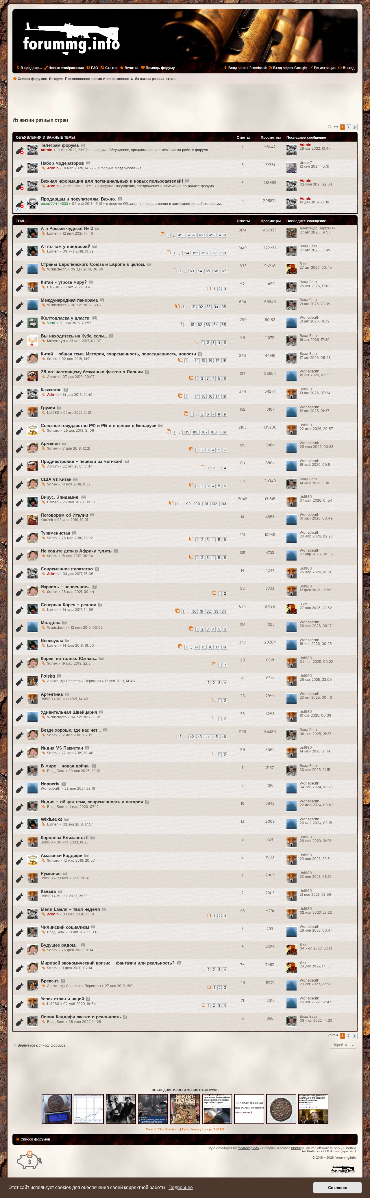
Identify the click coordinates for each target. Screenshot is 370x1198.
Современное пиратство (67, 569)
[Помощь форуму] (29, 1159)
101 (206, 504)
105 (186, 432)
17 (217, 360)
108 (214, 432)
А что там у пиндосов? (65, 246)
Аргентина (52, 694)
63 (192, 271)
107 (205, 432)
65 (208, 271)
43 (199, 737)
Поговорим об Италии (64, 515)
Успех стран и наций (62, 999)
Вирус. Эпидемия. (60, 497)
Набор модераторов (62, 163)
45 (215, 737)
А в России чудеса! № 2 (67, 229)
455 (181, 235)
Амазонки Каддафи (61, 856)
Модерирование (128, 168)
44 (207, 737)
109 (223, 432)
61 (192, 325)
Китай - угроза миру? (64, 282)
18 (224, 360)
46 (223, 737)
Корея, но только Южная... (69, 659)
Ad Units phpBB (314, 1151)
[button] (355, 127)
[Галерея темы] (82, 145)
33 (208, 307)
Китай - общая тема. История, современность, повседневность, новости (118, 354)
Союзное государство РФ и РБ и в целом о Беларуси (98, 426)
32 (201, 307)
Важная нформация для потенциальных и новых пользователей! (112, 181)
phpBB (296, 1148)
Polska (48, 676)
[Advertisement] (185, 100)
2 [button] (348, 127)
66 (216, 271)
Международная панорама (69, 300)
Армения (50, 444)
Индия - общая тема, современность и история (92, 802)
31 (193, 307)
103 (223, 504)
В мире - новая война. (65, 766)
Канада (48, 891)
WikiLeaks (51, 819)
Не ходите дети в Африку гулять (76, 551)
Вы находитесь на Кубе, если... (74, 336)
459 (222, 235)
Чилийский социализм (65, 927)
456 (191, 235)
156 (205, 253)
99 (188, 504)
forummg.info (248, 1148)
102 (214, 504)
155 (196, 253)
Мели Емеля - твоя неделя (70, 909)
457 (202, 235)
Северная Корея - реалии (68, 605)
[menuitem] (92, 68)
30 (194, 611)
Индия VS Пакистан (62, 748)
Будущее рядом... (60, 945)
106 (196, 432)
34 (216, 307)
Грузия (48, 408)
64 (199, 271)
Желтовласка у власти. (65, 318)
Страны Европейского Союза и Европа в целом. (93, 264)
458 (212, 235)
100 (197, 504)
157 (214, 253)
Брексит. (50, 981)
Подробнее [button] (181, 1187)
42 (192, 737)
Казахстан (51, 390)
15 (204, 360)
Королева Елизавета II (64, 838)
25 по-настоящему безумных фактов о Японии (92, 372)
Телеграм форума (60, 145)
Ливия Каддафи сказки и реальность (81, 1017)
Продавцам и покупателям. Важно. (78, 199)
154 (186, 253)
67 (224, 271)
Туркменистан (55, 533)
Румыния (51, 873)
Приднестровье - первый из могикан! (82, 461)
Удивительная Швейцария (69, 712)
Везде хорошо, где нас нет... (71, 730)
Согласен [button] (337, 1187)
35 (224, 307)
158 (223, 253)
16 (210, 360)
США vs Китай (56, 479)
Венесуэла (52, 641)
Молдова (50, 623)
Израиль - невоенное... (65, 587)
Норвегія (50, 784)
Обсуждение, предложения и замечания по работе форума (158, 150)
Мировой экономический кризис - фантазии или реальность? (108, 963)
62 (200, 325)
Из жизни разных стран (40, 120)
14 (197, 360)
